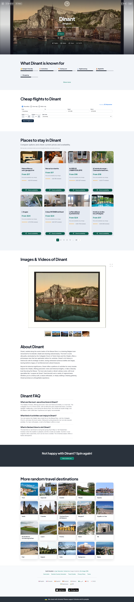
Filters (69, 33)
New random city (67, 458)
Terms (89, 574)
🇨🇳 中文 (87, 581)
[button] (111, 265)
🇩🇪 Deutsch (65, 581)
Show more (67, 82)
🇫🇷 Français (49, 581)
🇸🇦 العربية (80, 581)
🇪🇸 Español (57, 581)
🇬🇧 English (41, 581)
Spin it (62, 34)
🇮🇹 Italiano (73, 581)
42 (76, 240)
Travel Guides (72, 574)
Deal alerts (46, 574)
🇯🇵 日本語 (93, 581)
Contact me (67, 571)
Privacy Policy (81, 574)
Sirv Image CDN (84, 571)
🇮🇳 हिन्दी (72, 584)
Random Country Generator (58, 574)
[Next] (79, 240)
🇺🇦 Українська (64, 584)
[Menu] (2, 3)
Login (130, 3)
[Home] (67, 3)
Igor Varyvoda (59, 571)
